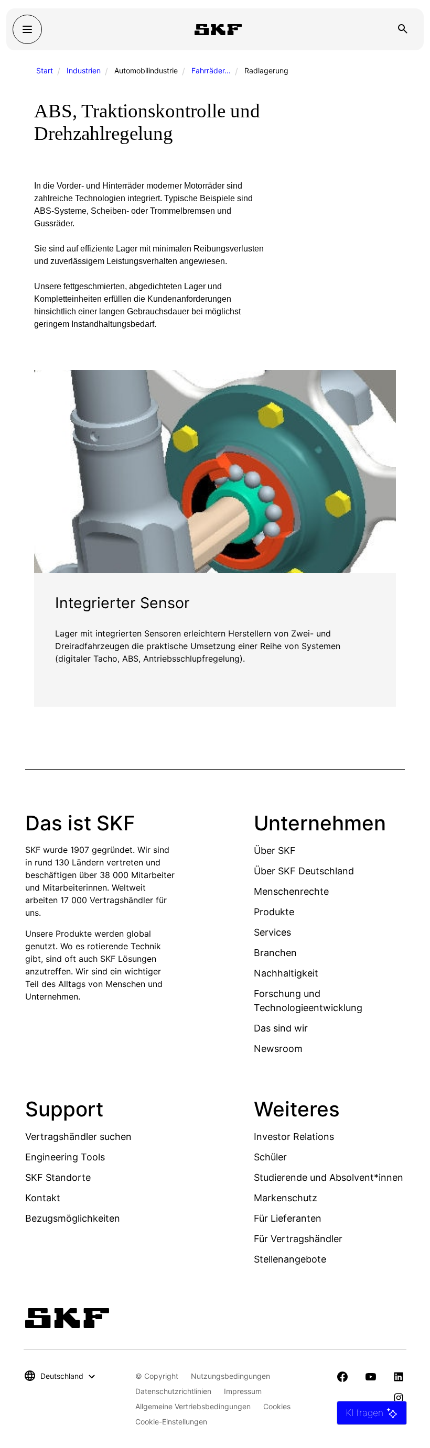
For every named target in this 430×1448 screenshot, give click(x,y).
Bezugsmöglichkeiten (72, 1218)
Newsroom (278, 1048)
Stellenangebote (290, 1259)
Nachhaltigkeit (286, 973)
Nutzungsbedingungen (230, 1376)
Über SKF (275, 850)
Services (272, 932)
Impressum (243, 1391)
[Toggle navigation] (27, 29)
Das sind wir (281, 1028)
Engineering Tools (65, 1156)
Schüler (270, 1156)
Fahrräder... (211, 70)
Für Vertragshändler (298, 1238)
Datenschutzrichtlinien (173, 1391)
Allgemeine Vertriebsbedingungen (193, 1406)
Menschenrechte (291, 891)
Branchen (275, 952)
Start (44, 70)
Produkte (274, 911)
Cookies (277, 1406)
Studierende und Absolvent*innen (328, 1177)
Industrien (84, 70)
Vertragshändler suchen (78, 1136)
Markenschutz (285, 1197)
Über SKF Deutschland (304, 870)
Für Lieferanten (287, 1218)
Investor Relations (294, 1136)
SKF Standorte (58, 1177)
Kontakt (42, 1197)
